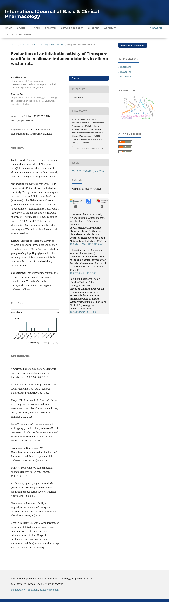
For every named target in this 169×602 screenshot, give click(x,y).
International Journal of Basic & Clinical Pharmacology (52, 14)
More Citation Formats (87, 148)
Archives (110, 28)
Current (93, 28)
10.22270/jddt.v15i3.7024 (83, 273)
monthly (46, 343)
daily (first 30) (33, 343)
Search (157, 28)
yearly (55, 343)
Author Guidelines (19, 34)
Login (36, 28)
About (21, 28)
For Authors (124, 71)
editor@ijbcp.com (49, 589)
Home (8, 28)
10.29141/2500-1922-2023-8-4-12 (87, 244)
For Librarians (125, 76)
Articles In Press (72, 28)
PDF (76, 78)
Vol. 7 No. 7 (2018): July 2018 (49, 44)
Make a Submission (133, 45)
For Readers (124, 66)
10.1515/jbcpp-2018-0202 (83, 311)
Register (50, 28)
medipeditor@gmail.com (24, 589)
